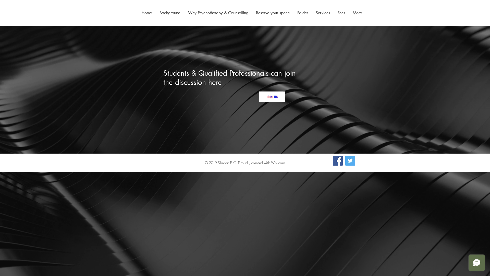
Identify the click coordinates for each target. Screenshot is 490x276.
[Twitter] (350, 161)
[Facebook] (338, 161)
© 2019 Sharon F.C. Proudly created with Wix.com (245, 163)
